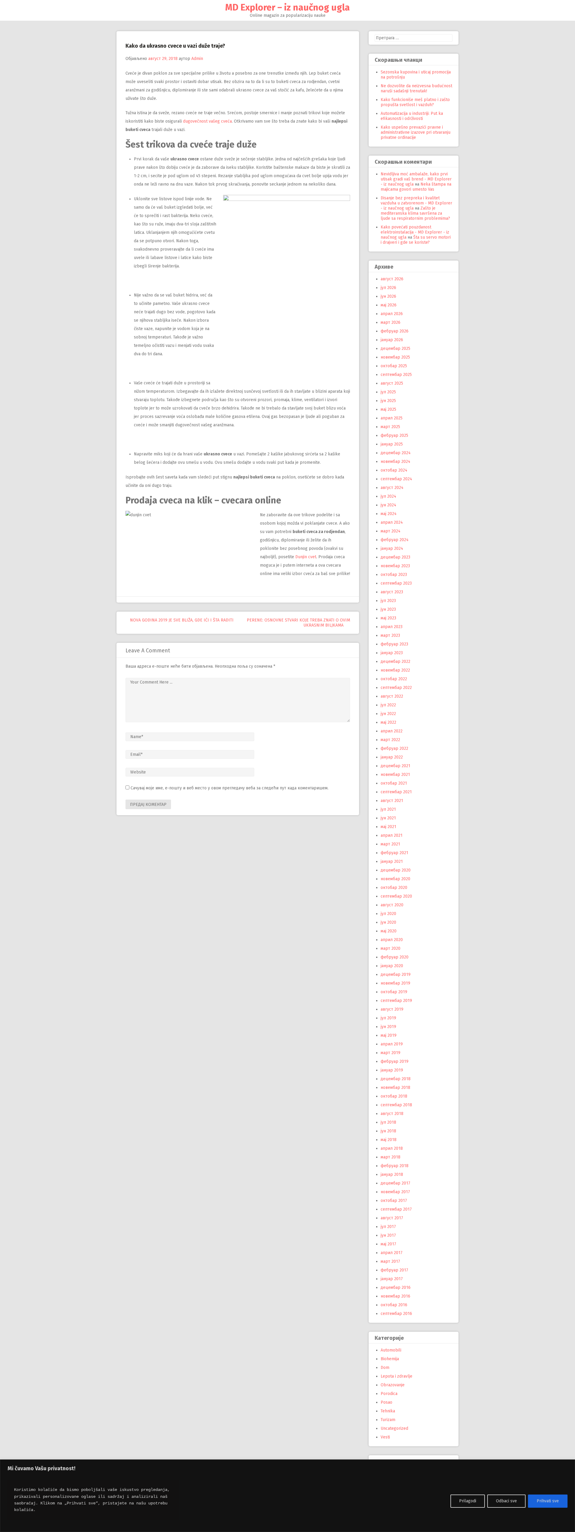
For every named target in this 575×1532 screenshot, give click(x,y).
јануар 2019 (392, 1070)
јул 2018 (388, 1122)
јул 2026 (388, 287)
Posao (386, 1402)
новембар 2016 (395, 1296)
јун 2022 (388, 713)
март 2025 (390, 426)
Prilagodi (467, 1501)
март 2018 (390, 1157)
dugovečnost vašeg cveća (207, 121)
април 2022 (391, 731)
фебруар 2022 (394, 748)
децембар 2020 (396, 870)
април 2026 (392, 313)
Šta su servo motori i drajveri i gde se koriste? (416, 240)
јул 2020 (388, 913)
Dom (385, 1367)
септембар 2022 (396, 687)
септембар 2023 (396, 583)
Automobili (391, 1350)
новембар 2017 (395, 1191)
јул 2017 (388, 1226)
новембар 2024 (395, 461)
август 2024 (392, 487)
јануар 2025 (392, 444)
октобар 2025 (394, 365)
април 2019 (392, 1044)
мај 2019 (389, 1035)
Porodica (389, 1393)
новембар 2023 (395, 565)
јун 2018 (388, 1131)
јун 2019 (388, 1026)
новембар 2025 (395, 357)
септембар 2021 (396, 791)
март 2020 (390, 948)
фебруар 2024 (394, 539)
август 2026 (392, 279)
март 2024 (390, 531)
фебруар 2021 (394, 852)
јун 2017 (388, 1235)
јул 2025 (388, 392)
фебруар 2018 (394, 1165)
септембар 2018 (396, 1104)
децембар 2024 (396, 452)
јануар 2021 (392, 861)
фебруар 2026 (394, 331)
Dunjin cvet (305, 556)
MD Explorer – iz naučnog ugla (287, 7)
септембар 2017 (396, 1209)
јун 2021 (388, 818)
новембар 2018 (395, 1087)
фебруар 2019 (394, 1061)
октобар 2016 (394, 1304)
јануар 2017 (392, 1278)
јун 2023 (388, 609)
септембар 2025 (396, 374)
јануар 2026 (392, 339)
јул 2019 (388, 1018)
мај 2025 (388, 409)
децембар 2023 (395, 557)
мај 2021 (388, 826)
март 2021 (390, 844)
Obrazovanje (393, 1384)
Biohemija (390, 1358)
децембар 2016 (396, 1287)
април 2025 (391, 418)
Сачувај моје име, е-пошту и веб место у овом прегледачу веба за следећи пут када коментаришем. (230, 788)
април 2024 (392, 522)
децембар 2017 (395, 1183)
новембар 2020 (395, 878)
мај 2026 (389, 305)
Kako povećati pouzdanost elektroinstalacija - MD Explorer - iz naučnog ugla (415, 232)
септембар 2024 (396, 478)
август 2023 (392, 592)
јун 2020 (388, 922)
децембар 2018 (396, 1078)
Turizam (388, 1419)
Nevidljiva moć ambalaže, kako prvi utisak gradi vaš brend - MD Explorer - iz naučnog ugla (416, 179)
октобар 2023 (394, 574)
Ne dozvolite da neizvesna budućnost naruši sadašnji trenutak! (416, 88)
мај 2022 (388, 722)
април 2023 (391, 626)
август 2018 (392, 1113)
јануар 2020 (392, 965)
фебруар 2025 (394, 435)
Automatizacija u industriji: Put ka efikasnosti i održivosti (412, 116)
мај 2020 (389, 931)
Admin (197, 58)
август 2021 (392, 800)
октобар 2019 (394, 991)
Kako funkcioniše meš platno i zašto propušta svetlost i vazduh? (415, 102)
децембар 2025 (395, 348)
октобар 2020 (394, 887)
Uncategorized (394, 1428)
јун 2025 (388, 400)
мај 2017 (388, 1244)
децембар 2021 (395, 765)
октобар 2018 (394, 1096)
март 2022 (390, 739)
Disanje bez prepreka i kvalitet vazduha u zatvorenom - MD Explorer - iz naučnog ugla (416, 203)
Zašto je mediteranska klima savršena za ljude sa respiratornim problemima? (415, 213)
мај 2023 (388, 618)
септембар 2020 (396, 896)
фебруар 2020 (394, 957)
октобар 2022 (394, 678)
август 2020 (392, 905)
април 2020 (392, 939)
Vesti (385, 1437)
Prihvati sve (548, 1501)
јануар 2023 (392, 652)
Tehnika (388, 1411)
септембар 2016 (396, 1313)
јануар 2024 (392, 548)
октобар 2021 (394, 783)
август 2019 (392, 1009)
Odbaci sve (506, 1501)
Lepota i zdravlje (396, 1376)
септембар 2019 (396, 1000)
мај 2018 (389, 1139)
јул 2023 (388, 600)
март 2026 (390, 322)
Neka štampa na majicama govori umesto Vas (416, 187)
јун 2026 (388, 296)
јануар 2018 (392, 1174)
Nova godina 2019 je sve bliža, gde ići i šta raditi (181, 620)
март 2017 (390, 1261)
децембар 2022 (395, 661)
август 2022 (392, 696)
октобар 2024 (394, 470)
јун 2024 (388, 505)
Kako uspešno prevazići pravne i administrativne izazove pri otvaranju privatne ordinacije (415, 132)
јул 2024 (388, 496)
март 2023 (390, 635)
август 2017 (392, 1218)
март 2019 (390, 1052)
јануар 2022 (392, 757)
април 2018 (392, 1148)
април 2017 (391, 1252)
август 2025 (392, 383)
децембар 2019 (396, 974)
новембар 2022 (395, 670)
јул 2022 (388, 705)
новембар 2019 (395, 983)
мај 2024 (389, 513)
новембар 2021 (395, 774)
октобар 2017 (394, 1200)
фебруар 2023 (394, 644)
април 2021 (391, 835)
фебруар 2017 (394, 1270)
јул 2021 (388, 809)
